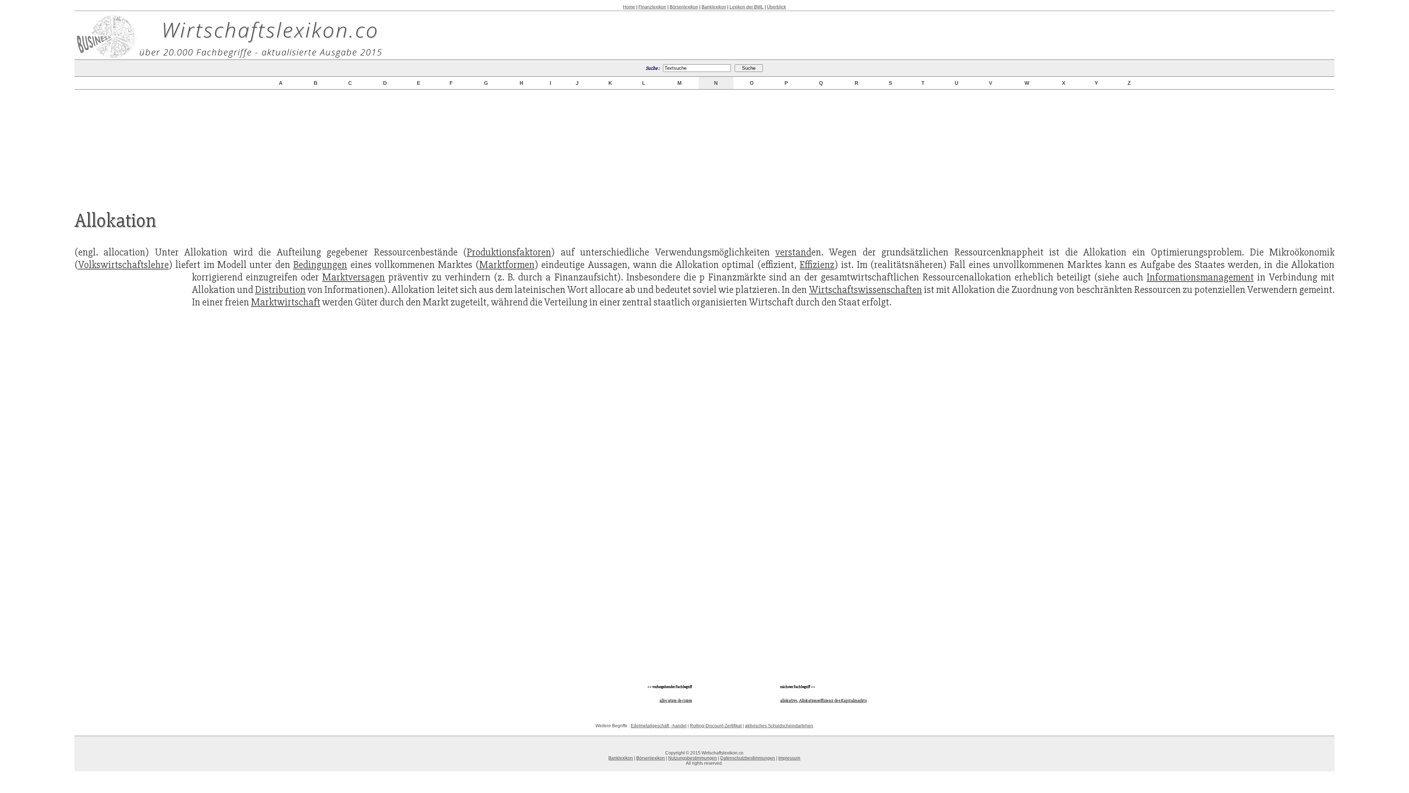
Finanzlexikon (652, 7)
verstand (793, 252)
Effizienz (817, 264)
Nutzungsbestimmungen (692, 758)
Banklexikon (714, 7)
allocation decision (675, 700)
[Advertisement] (704, 144)
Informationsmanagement (1200, 277)
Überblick (776, 7)
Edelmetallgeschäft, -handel (659, 725)
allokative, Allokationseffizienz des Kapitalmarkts (823, 700)
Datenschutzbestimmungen (747, 758)
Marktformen (507, 264)
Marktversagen (353, 277)
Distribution (280, 289)
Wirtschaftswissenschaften (865, 289)
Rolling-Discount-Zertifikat (716, 725)
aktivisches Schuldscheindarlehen (779, 725)
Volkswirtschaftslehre (123, 264)
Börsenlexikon (684, 7)
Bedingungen (320, 264)
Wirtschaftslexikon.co (270, 29)
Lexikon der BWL (746, 7)
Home (629, 7)
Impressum (789, 758)
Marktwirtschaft (285, 302)
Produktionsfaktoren (509, 252)
